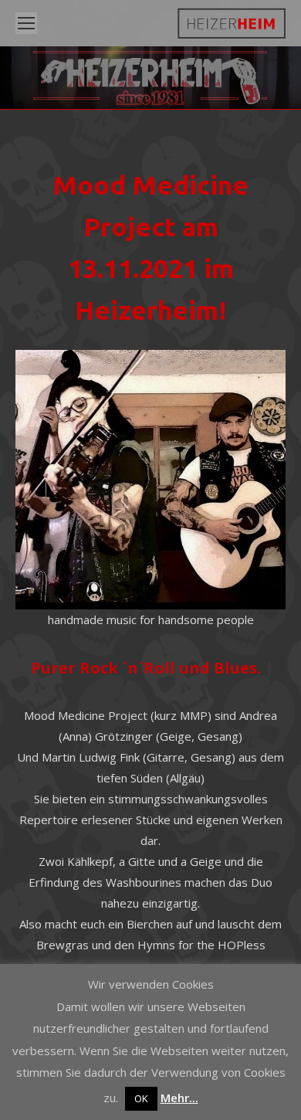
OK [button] (141, 1098)
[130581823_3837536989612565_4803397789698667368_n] (150, 479)
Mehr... (179, 1097)
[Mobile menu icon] (26, 23)
